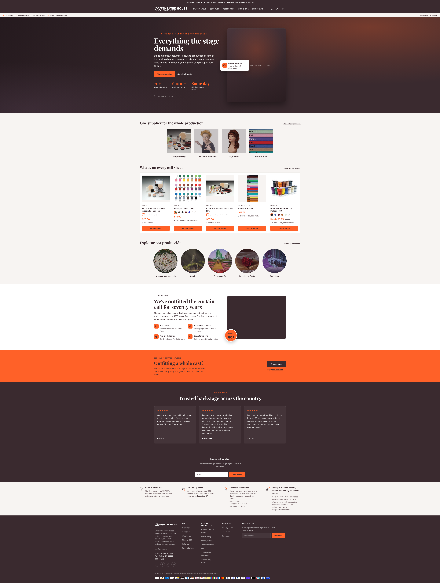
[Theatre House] (171, 9)
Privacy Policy (206, 541)
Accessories (228, 9)
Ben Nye (145, 205)
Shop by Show (227, 528)
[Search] (271, 8)
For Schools (226, 532)
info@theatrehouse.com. (281, 510)
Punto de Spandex (246, 208)
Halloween (186, 544)
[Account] (277, 8)
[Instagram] (162, 564)
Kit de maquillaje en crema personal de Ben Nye (153, 209)
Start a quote (276, 364)
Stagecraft (257, 9)
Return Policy (206, 537)
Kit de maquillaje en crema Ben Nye (219, 209)
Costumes (214, 9)
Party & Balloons (188, 548)
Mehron (273, 205)
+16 (290, 215)
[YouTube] (173, 564)
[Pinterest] (168, 564)
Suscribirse (237, 474)
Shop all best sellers (292, 168)
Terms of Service (207, 545)
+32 (194, 212)
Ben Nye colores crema (184, 208)
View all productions (292, 244)
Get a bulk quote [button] (184, 74)
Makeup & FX (187, 540)
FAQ (203, 549)
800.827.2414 (277, 370)
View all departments (292, 124)
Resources (226, 536)
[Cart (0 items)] (282, 8)
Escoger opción (155, 228)
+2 (226, 215)
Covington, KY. (202, 496)
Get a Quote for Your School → (428, 15)
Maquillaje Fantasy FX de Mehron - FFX (281, 209)
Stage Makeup (199, 9)
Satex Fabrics (244, 205)
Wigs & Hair (243, 9)
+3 (161, 215)
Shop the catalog (164, 74)
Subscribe (278, 535)
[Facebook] (157, 564)
